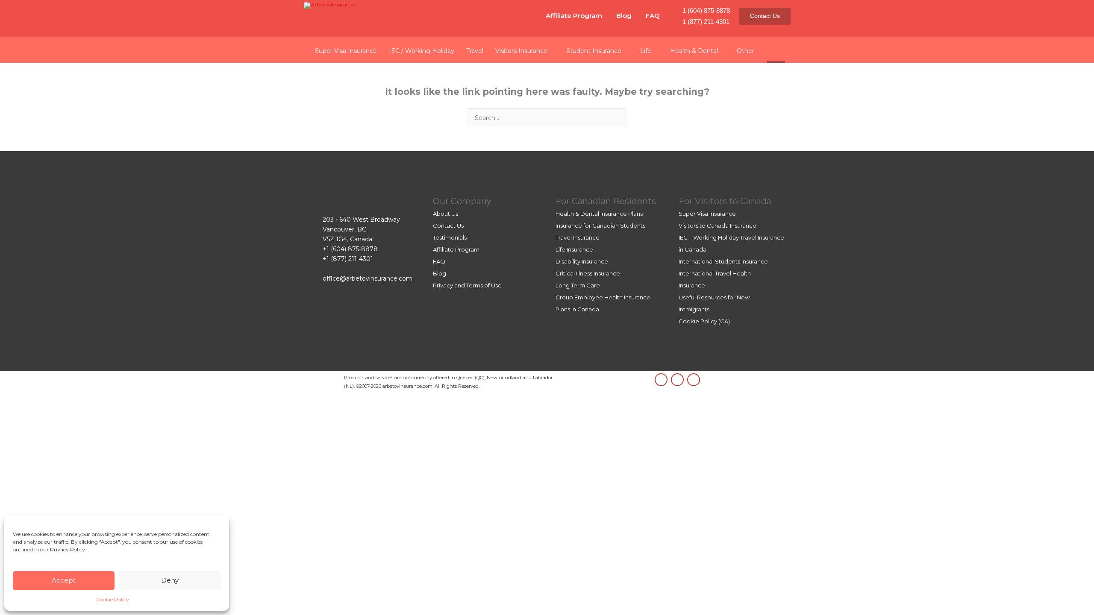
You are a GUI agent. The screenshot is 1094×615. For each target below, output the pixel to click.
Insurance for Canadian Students (600, 225)
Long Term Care (578, 285)
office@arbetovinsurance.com (367, 278)
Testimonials (450, 237)
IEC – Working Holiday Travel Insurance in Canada (731, 243)
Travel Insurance (578, 237)
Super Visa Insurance (707, 213)
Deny (170, 580)
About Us (445, 213)
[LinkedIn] (661, 379)
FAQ (653, 16)
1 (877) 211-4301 (705, 21)
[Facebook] (693, 379)
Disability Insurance (582, 261)
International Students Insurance (723, 261)
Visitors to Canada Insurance (717, 225)
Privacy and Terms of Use (467, 285)
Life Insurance (574, 249)
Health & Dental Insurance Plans (599, 213)
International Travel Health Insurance (715, 279)
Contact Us (765, 15)
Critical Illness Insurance (588, 273)
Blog (624, 16)
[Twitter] (677, 379)
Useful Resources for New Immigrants (714, 303)
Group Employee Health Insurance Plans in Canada (603, 303)
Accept (64, 580)
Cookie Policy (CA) (704, 321)
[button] (776, 49)
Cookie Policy (112, 599)
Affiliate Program (574, 16)
